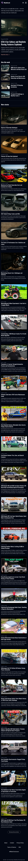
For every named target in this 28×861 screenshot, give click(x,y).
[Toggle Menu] (26, 3)
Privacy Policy (20, 843)
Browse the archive (14, 832)
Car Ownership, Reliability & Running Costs (16, 859)
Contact (12, 843)
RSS (20, 847)
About (5, 843)
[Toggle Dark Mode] (23, 3)
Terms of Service (11, 847)
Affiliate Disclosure (14, 851)
